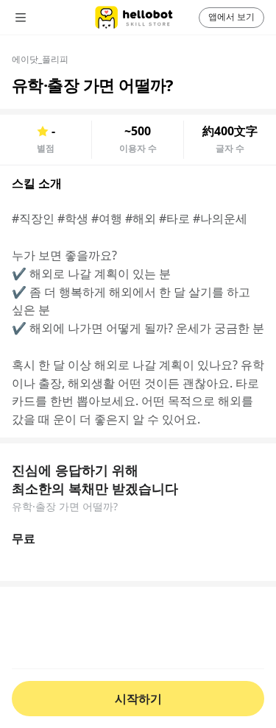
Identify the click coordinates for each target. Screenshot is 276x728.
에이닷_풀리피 (40, 59)
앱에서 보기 (231, 16)
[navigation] (41, 17)
